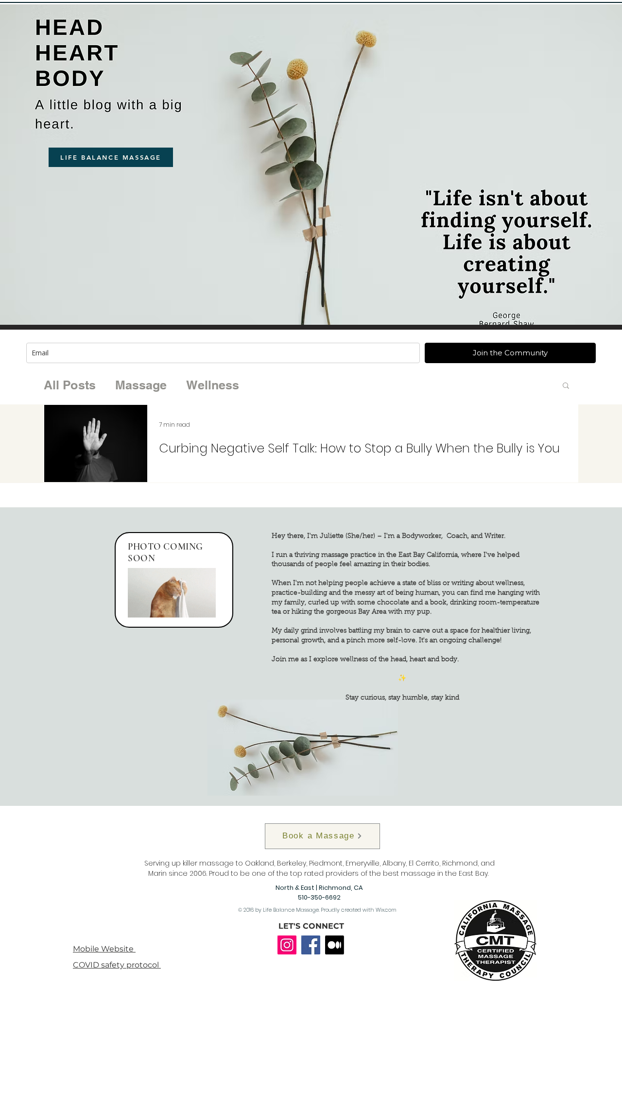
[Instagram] (286, 944)
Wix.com (386, 910)
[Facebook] (310, 944)
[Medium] (334, 944)
